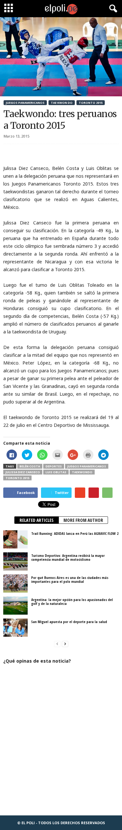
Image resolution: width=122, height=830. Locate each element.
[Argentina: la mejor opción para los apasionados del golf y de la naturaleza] (15, 605)
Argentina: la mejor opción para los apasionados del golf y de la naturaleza (72, 601)
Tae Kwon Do (62, 103)
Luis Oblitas (56, 472)
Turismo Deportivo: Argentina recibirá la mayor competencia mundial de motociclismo (68, 557)
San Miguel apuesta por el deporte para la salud (69, 621)
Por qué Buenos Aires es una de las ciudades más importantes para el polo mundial (69, 579)
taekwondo (82, 472)
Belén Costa (30, 466)
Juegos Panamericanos (25, 103)
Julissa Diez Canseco (23, 472)
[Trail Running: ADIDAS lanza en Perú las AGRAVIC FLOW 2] (15, 539)
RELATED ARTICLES (37, 520)
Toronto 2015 (90, 103)
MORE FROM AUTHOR (83, 520)
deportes (54, 466)
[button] (112, 9)
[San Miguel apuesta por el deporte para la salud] (15, 628)
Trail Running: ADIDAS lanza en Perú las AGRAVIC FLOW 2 (74, 533)
